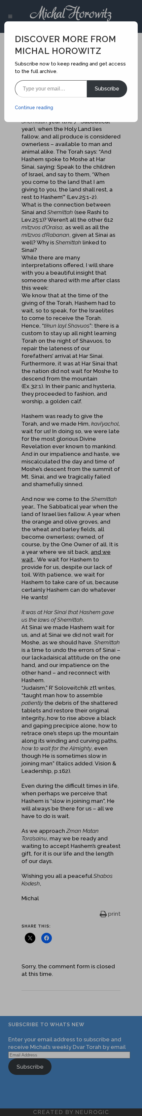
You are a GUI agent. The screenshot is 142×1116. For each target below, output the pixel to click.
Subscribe (107, 89)
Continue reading (34, 107)
